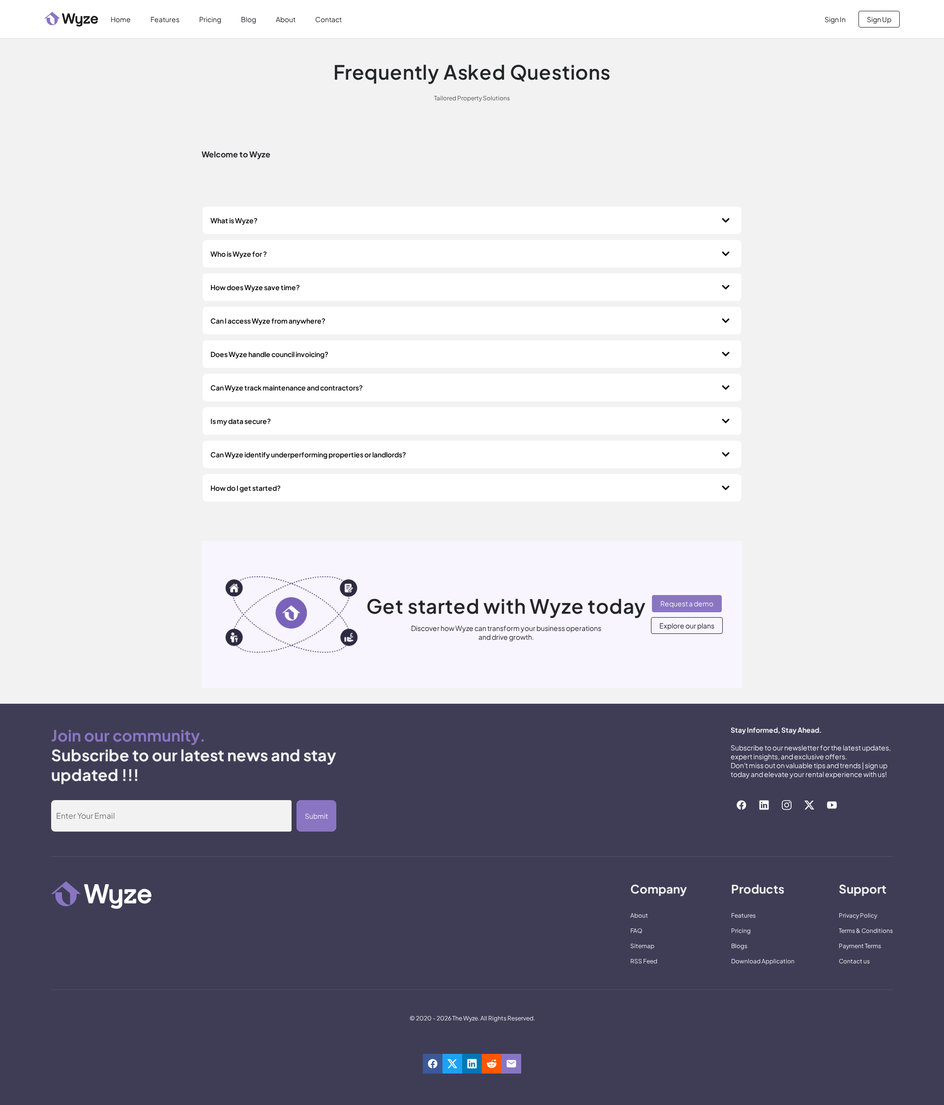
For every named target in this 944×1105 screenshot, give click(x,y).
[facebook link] (741, 805)
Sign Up (879, 19)
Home (121, 19)
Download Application (763, 961)
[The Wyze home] (71, 19)
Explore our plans (686, 625)
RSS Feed (643, 961)
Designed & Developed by (860, 1099)
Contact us (854, 961)
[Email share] (511, 1064)
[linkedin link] (764, 805)
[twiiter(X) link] (809, 805)
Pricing (210, 19)
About (285, 19)
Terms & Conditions (866, 930)
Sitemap (642, 946)
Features (164, 19)
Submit (316, 815)
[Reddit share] (492, 1064)
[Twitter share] (452, 1064)
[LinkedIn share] (472, 1064)
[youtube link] (832, 805)
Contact (328, 19)
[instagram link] (786, 805)
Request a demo (686, 603)
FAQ (636, 930)
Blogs (739, 946)
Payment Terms (860, 946)
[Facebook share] (432, 1064)
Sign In (835, 19)
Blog (248, 19)
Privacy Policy (858, 915)
